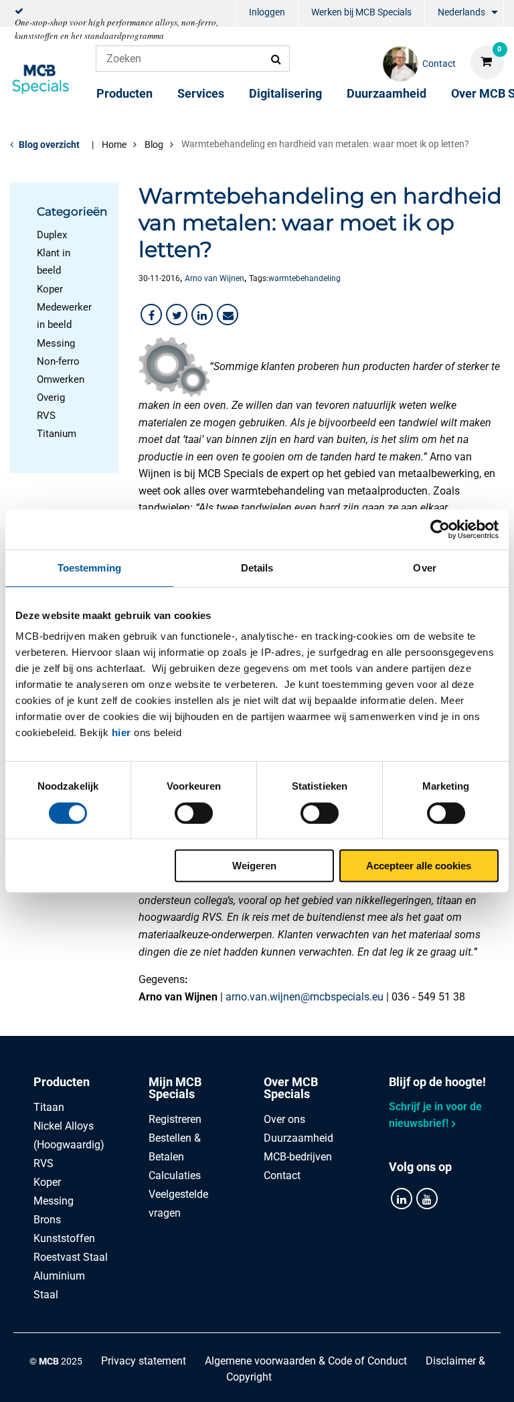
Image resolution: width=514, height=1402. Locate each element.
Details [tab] (257, 568)
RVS (46, 416)
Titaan (48, 1107)
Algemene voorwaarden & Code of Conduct (306, 1360)
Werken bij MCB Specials (361, 12)
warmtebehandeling (304, 278)
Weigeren (254, 865)
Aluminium (59, 1275)
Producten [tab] (61, 1082)
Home (114, 144)
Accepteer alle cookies (418, 865)
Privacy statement (143, 1360)
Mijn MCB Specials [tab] (175, 1088)
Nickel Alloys (63, 1126)
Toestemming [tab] (89, 568)
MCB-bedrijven (298, 1156)
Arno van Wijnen (214, 278)
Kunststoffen (64, 1238)
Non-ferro (58, 361)
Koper (50, 289)
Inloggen (267, 12)
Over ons (284, 1119)
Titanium (56, 434)
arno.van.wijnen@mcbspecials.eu (304, 996)
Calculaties (175, 1175)
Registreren (175, 1119)
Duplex (52, 235)
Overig (51, 397)
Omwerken (60, 379)
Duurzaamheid (386, 93)
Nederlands (461, 12)
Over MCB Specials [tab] (291, 1088)
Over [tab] (424, 568)
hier (121, 732)
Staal (45, 1294)
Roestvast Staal (70, 1257)
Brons (47, 1219)
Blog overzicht (49, 144)
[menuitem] (267, 13)
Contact (282, 1175)
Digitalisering (285, 93)
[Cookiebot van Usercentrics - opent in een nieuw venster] (440, 529)
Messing (56, 343)
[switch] (194, 813)
